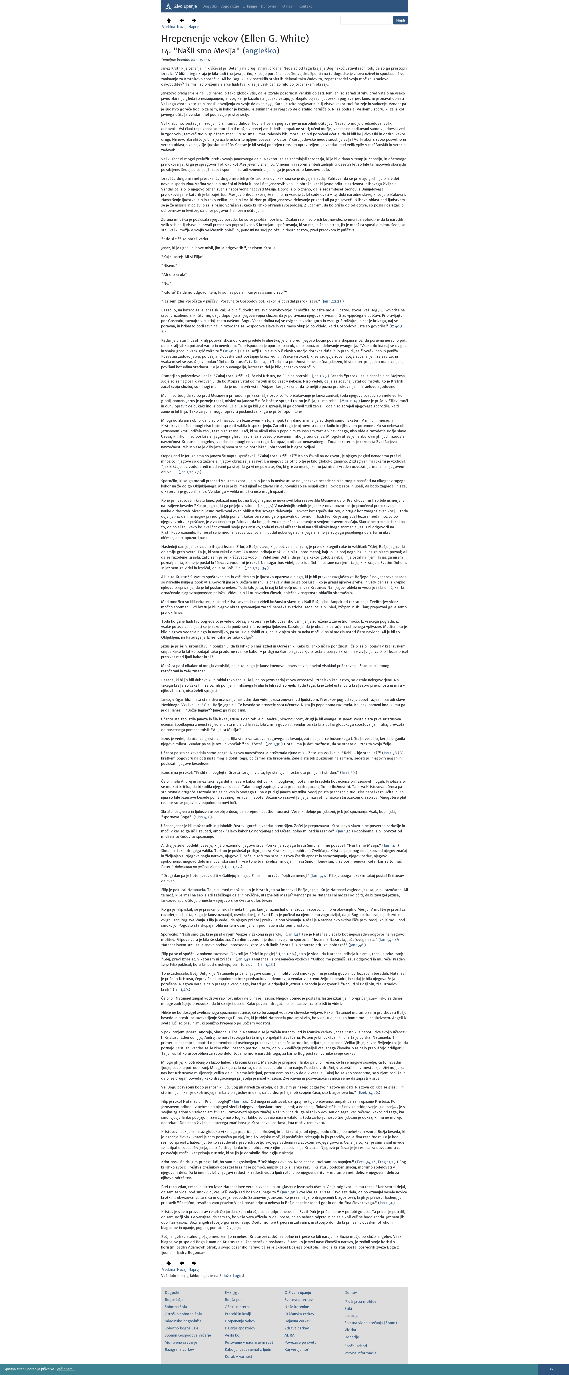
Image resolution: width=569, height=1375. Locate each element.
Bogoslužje (229, 6)
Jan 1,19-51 (200, 59)
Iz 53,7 (265, 505)
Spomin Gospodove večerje (188, 1335)
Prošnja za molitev (360, 1301)
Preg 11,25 (387, 1162)
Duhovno (268, 6)
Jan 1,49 (181, 989)
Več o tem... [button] (66, 1369)
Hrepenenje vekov (240, 1321)
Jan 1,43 (318, 875)
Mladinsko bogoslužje (183, 1321)
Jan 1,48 (266, 964)
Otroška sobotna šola (183, 1314)
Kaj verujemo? (296, 1349)
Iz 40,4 (231, 351)
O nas (287, 6)
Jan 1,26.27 (189, 472)
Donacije (352, 1337)
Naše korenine (296, 1307)
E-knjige (249, 6)
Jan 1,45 (294, 934)
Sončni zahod (356, 1346)
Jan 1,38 (273, 744)
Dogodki (209, 6)
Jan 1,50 (288, 1192)
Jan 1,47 (243, 959)
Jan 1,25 (320, 376)
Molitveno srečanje (181, 1342)
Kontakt (305, 6)
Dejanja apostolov (240, 1328)
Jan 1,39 (348, 772)
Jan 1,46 (356, 945)
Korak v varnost (238, 1356)
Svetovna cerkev (298, 1299)
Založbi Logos (231, 1275)
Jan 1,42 (233, 866)
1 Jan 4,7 (202, 817)
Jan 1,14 (344, 831)
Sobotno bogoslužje (181, 1328)
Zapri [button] (553, 1369)
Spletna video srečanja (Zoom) (371, 1323)
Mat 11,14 (349, 401)
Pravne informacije (361, 1353)
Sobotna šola (176, 1307)
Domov (351, 1292)
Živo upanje (185, 6)
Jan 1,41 (390, 845)
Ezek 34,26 (368, 1092)
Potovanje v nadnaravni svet (249, 1342)
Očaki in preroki (238, 1307)
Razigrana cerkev (179, 1349)
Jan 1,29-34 (256, 568)
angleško (260, 50)
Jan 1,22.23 (332, 301)
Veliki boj (232, 1335)
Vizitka (350, 1330)
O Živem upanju (297, 1292)
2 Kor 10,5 (259, 361)
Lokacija (351, 1315)
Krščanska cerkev (299, 1314)
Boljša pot (233, 1299)
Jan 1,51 (386, 1203)
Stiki (348, 1308)
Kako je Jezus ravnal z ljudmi (249, 1349)
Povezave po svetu (300, 1342)
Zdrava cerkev (296, 1328)
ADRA (289, 1335)
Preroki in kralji (238, 1314)
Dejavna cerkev (297, 1321)
